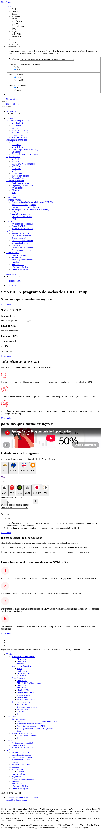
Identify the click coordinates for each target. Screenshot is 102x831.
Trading (9, 118)
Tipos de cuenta (13, 156)
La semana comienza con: (19, 85)
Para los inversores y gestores (24, 204)
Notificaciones (18, 264)
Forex (14, 142)
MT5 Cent (16, 171)
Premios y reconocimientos (23, 260)
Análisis (9, 231)
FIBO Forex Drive (19, 137)
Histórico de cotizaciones (22, 248)
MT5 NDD (16, 168)
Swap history (22, 697)
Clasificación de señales (22, 216)
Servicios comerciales (15, 180)
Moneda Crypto (18, 147)
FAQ (14, 192)
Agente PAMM (18, 226)
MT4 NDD (16, 159)
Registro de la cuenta (20, 183)
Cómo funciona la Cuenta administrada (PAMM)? (33, 202)
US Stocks (16, 152)
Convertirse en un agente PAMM (25, 207)
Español (9, 7)
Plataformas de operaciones (17, 121)
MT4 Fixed (16, 166)
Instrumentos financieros (16, 140)
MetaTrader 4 (17, 123)
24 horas (20, 77)
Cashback (16, 195)
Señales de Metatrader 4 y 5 (18, 214)
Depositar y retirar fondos (22, 185)
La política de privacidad (16, 800)
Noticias (15, 262)
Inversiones (11, 197)
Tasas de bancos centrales (22, 240)
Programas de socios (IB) (22, 224)
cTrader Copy (17, 135)
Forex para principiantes (22, 250)
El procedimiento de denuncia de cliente (23, 797)
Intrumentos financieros (21, 243)
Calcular (4, 510)
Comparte (16, 245)
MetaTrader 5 (17, 125)
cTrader (15, 128)
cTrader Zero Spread (20, 176)
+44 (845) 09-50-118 (10, 99)
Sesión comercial (19, 238)
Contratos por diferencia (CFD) (25, 149)
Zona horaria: (14, 59)
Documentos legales (20, 269)
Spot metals (16, 144)
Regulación (16, 257)
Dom (19, 90)
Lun (19, 87)
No (18, 69)
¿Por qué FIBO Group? (21, 267)
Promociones (17, 188)
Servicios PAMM (13, 200)
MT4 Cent (16, 161)
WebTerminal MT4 (20, 130)
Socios (9, 221)
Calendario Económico (21, 236)
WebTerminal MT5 (20, 133)
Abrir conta (11, 111)
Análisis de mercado (20, 233)
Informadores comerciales (22, 228)
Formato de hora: (15, 75)
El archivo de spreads (26, 700)
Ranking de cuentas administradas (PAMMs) (30, 209)
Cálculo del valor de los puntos (25, 154)
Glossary (15, 190)
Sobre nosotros (12, 252)
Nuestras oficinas (19, 255)
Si (18, 67)
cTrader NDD (17, 173)
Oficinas (20, 772)
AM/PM (20, 80)
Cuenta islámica (18, 178)
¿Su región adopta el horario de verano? (25, 64)
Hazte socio (6, 305)
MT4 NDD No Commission (23, 164)
